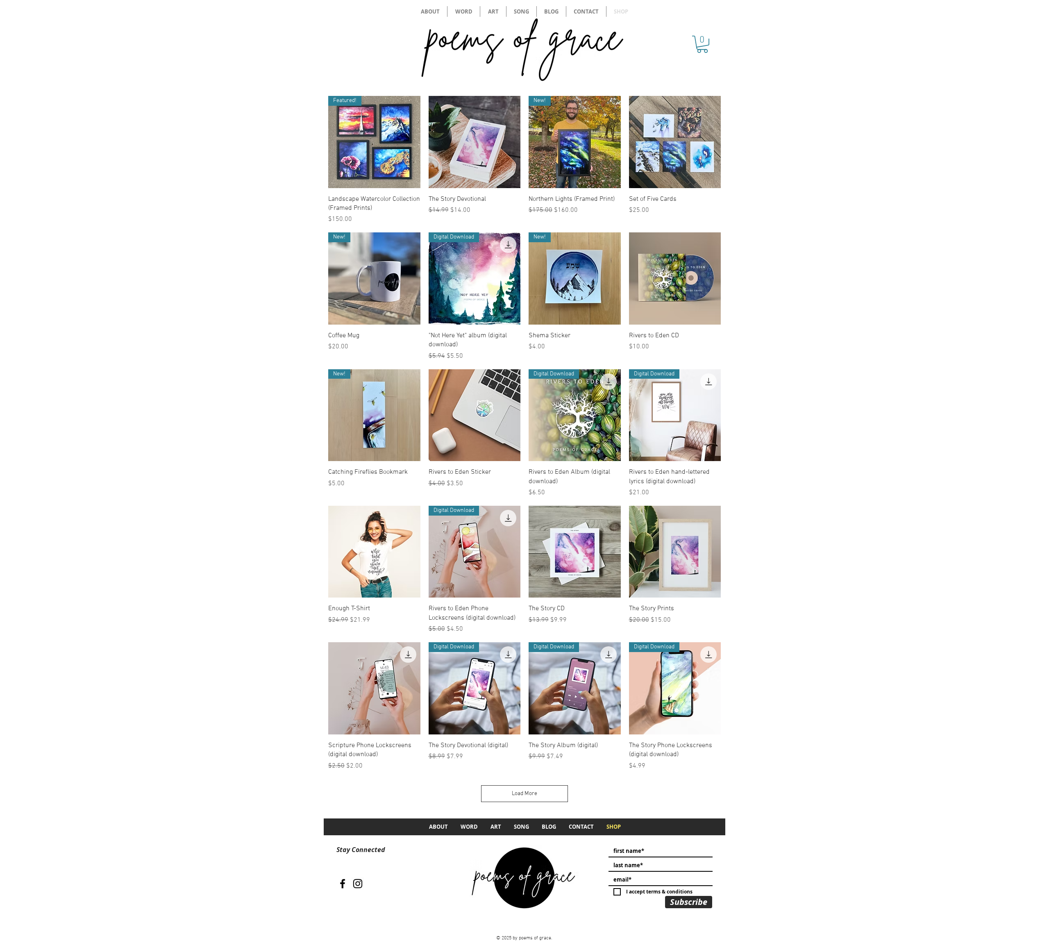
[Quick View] (475, 142)
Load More (524, 793)
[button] (702, 44)
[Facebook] (342, 883)
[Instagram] (358, 883)
